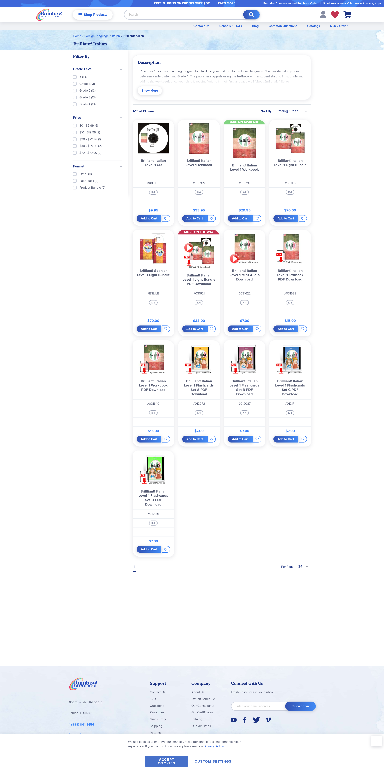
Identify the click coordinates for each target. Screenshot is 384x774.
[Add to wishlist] (166, 218)
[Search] (251, 14)
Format (78, 166)
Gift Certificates (202, 712)
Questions (157, 705)
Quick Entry (158, 719)
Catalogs (313, 26)
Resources (157, 712)
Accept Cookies (166, 761)
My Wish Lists (335, 14)
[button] (323, 14)
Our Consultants (202, 705)
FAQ (153, 699)
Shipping (156, 726)
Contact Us (201, 26)
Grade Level (83, 69)
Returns (155, 732)
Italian (116, 36)
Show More (150, 90)
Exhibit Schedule (203, 699)
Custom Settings (213, 761)
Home (77, 36)
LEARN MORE (225, 3)
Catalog (196, 719)
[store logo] (49, 14)
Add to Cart (149, 218)
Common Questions (283, 26)
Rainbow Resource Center (83, 685)
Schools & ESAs (230, 26)
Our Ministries (201, 726)
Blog (255, 26)
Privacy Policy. (214, 746)
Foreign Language (97, 36)
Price (77, 118)
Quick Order (339, 26)
